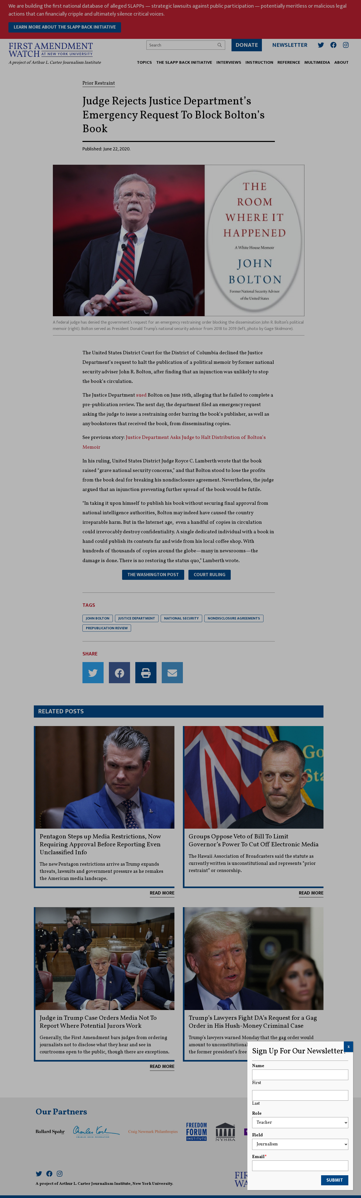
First (256, 1083)
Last (256, 1104)
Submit (334, 1180)
